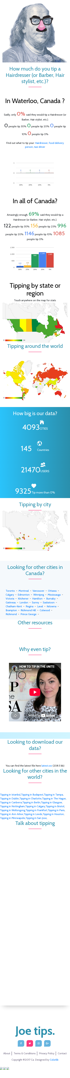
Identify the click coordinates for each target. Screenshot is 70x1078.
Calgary (10, 594)
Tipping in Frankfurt (36, 810)
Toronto (10, 590)
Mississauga (54, 594)
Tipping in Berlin (31, 802)
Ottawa (52, 590)
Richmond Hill (28, 610)
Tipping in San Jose (36, 818)
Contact (62, 1053)
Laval (40, 606)
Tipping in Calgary (35, 806)
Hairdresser (41, 143)
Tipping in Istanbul (10, 794)
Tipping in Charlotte (30, 798)
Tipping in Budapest (32, 794)
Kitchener (23, 598)
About (6, 1053)
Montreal (24, 590)
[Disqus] (35, 869)
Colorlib (54, 1059)
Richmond (11, 614)
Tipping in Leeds (33, 814)
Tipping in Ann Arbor (11, 814)
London (24, 602)
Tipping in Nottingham (12, 806)
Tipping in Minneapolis (12, 818)
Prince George (28, 614)
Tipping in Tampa (53, 794)
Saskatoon (49, 602)
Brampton (11, 610)
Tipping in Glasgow (51, 802)
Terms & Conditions (25, 1053)
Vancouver (38, 590)
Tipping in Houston (53, 814)
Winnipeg (38, 594)
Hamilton (37, 598)
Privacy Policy (46, 1053)
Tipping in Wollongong (12, 810)
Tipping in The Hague (54, 798)
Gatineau (11, 602)
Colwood (45, 610)
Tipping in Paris (56, 810)
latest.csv (47, 765)
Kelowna (51, 606)
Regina (29, 606)
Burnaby (51, 598)
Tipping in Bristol (55, 806)
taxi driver (39, 146)
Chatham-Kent (14, 606)
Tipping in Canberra (11, 802)
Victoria (10, 598)
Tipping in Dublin (9, 798)
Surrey (35, 602)
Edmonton (24, 594)
